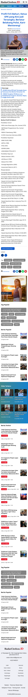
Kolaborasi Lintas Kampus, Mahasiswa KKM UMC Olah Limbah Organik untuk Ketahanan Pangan (9, 554)
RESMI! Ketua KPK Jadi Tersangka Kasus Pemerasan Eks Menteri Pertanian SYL (14, 91)
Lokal (2, 6)
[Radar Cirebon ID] (10, 2)
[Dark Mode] (23, 2)
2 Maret (4, 314)
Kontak (23, 688)
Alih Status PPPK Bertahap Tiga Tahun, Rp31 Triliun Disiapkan (9, 511)
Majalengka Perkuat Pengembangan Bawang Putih (8, 346)
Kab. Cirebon (7, 670)
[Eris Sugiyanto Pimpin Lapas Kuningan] (23, 357)
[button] (3, 6)
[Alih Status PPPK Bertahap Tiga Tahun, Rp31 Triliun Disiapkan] (23, 512)
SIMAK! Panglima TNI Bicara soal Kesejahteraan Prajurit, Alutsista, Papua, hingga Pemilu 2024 (14, 95)
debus (17, 324)
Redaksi (7, 685)
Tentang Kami (16, 688)
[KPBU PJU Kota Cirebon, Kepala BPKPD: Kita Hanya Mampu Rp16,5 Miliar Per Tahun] (23, 538)
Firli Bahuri (8, 260)
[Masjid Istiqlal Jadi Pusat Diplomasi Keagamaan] (23, 377)
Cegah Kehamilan (7, 324)
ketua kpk (5, 263)
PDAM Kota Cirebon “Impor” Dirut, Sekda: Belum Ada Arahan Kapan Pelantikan (9, 523)
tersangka (17, 267)
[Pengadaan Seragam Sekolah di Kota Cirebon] (21, 407)
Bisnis (15, 6)
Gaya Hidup (21, 675)
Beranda (3, 9)
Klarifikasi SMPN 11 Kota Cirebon (7, 413)
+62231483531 (14, 660)
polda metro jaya (15, 263)
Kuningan (4, 462)
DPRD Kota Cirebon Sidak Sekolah (20, 398)
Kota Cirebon (5, 527)
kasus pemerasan (19, 260)
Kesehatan (20, 673)
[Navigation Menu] (26, 2)
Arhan (11, 314)
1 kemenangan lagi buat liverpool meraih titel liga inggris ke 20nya (11, 310)
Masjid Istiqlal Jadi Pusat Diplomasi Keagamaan (8, 375)
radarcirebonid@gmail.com (14, 657)
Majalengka (5, 450)
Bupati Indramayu (18, 321)
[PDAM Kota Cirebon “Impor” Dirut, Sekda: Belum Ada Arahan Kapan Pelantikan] (23, 524)
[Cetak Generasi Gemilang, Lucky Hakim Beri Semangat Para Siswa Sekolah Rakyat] (23, 336)
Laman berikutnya (7, 248)
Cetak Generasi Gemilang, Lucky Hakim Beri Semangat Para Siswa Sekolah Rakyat (9, 335)
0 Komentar (6, 59)
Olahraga (21, 6)
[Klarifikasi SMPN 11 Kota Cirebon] (7, 407)
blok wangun (6, 321)
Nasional (9, 6)
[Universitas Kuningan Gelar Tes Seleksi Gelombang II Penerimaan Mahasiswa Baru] (23, 366)
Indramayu (4, 435)
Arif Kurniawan (20, 314)
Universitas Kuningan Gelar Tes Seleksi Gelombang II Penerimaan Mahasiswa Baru (10, 365)
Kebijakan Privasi (6, 688)
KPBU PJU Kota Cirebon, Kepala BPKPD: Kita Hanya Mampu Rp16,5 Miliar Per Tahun (9, 538)
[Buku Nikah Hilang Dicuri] (7, 392)
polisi (3, 267)
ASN (3, 317)
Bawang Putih (11, 317)
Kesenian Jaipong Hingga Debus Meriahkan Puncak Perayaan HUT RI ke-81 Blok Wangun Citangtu (9, 497)
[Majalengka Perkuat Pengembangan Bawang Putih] (23, 347)
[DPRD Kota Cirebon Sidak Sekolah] (21, 392)
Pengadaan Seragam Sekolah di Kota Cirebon (21, 414)
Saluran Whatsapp (13, 690)
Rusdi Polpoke (16, 29)
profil (9, 267)
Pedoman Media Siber (16, 685)
